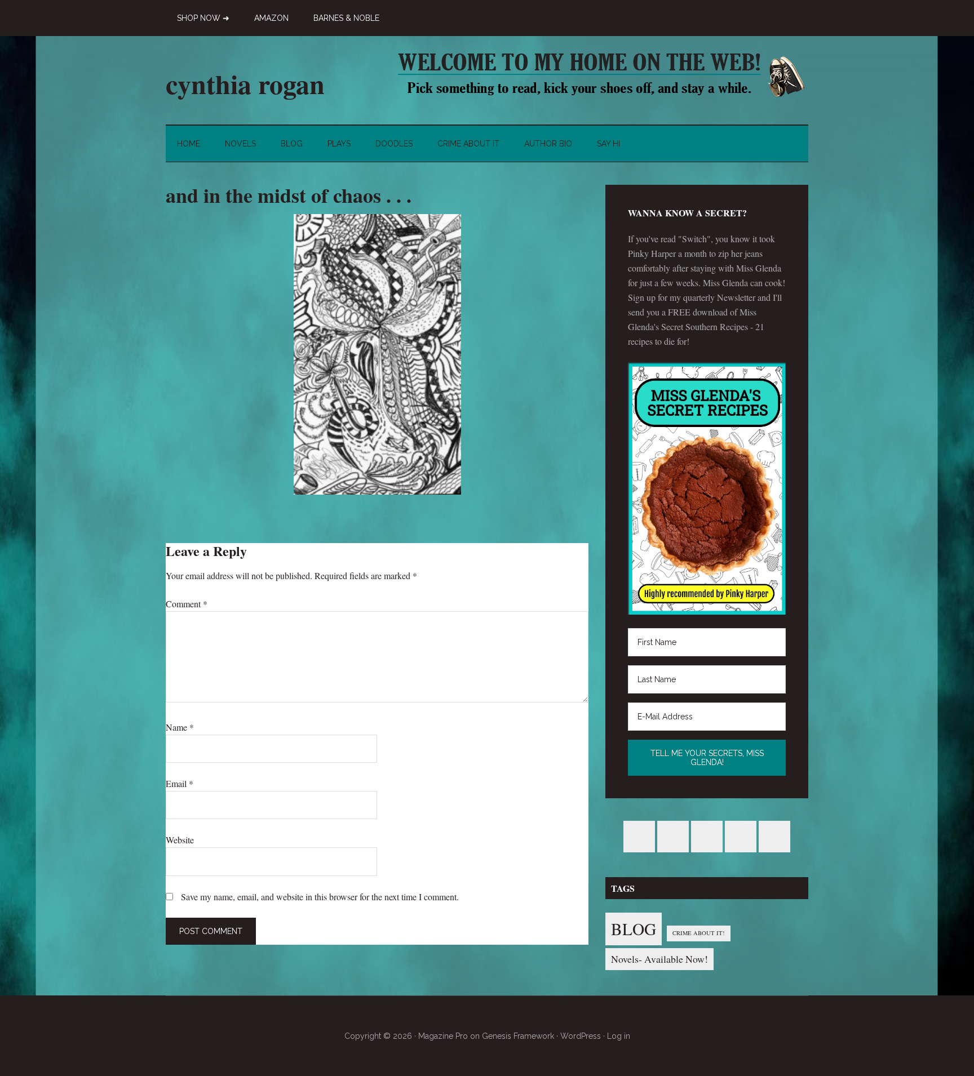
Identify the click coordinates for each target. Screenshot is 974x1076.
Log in (618, 1036)
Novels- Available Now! (659, 959)
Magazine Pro (443, 1036)
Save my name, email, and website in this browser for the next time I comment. (320, 896)
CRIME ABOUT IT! (698, 933)
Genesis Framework (518, 1036)
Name (180, 727)
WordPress (580, 1036)
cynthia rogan (245, 83)
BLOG (633, 929)
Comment (186, 604)
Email (179, 783)
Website (180, 840)
